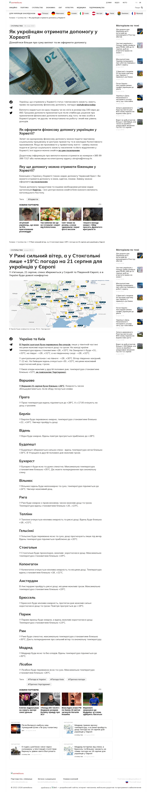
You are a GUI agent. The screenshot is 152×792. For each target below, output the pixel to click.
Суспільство (37, 7)
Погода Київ (58, 679)
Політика (24, 7)
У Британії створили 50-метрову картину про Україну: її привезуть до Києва (124, 74)
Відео (117, 2)
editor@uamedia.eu (19, 782)
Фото (125, 2)
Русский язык (135, 782)
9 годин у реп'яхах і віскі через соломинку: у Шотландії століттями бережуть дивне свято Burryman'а (39, 748)
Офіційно (13, 7)
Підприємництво (96, 7)
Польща (45, 13)
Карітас (36, 189)
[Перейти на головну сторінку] (23, 2)
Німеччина (60, 13)
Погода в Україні (37, 679)
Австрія (99, 13)
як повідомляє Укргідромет (50, 372)
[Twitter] (11, 112)
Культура (69, 7)
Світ (60, 7)
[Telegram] (11, 107)
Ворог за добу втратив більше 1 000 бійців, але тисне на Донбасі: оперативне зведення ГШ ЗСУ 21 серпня (126, 123)
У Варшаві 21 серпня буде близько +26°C (41, 385)
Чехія (112, 13)
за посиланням (39, 181)
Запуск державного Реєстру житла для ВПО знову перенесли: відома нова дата (125, 110)
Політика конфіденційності (129, 779)
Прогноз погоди (77, 679)
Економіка (50, 7)
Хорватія (33, 199)
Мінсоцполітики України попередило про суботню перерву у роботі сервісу (125, 62)
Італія (86, 13)
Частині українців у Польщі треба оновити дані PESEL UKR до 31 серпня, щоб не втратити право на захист (125, 48)
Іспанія (74, 13)
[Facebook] (11, 102)
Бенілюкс (125, 13)
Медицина (81, 7)
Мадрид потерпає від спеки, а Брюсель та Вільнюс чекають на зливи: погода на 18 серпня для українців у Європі (90, 750)
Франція (139, 13)
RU (137, 2)
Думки (108, 2)
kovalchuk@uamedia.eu (48, 782)
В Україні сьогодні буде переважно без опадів (44, 344)
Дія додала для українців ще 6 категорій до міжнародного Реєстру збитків (125, 33)
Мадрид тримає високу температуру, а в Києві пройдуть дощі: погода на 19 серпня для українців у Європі (90, 728)
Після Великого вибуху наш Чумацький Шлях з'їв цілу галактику (40, 726)
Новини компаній (70, 779)
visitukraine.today (86, 104)
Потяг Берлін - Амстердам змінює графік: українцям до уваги (125, 86)
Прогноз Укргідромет (39, 684)
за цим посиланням (69, 150)
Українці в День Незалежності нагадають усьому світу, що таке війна (124, 98)
